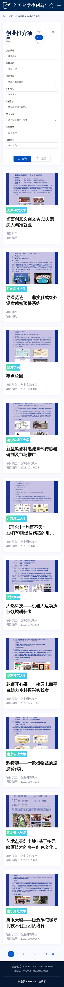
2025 (39, 32)
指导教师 (10, 127)
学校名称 (10, 88)
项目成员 (10, 140)
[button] (54, 32)
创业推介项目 (33, 16)
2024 (39, 37)
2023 (39, 42)
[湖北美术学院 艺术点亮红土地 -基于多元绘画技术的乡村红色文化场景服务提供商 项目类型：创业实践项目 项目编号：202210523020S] (32, 829)
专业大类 (10, 114)
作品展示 (19, 16)
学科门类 (10, 101)
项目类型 (10, 76)
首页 (10, 16)
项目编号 (10, 50)
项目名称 (10, 63)
